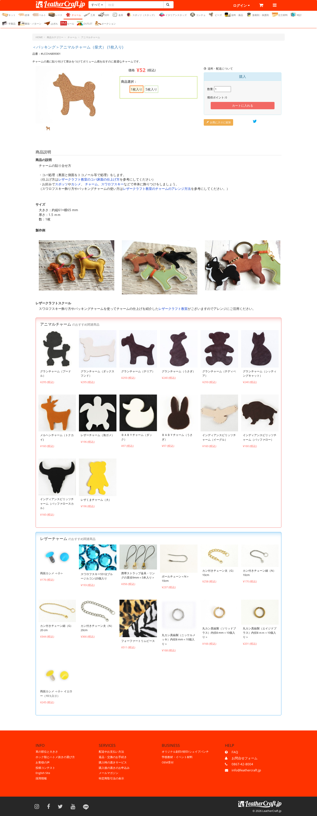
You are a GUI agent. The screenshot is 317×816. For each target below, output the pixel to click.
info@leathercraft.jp (246, 770)
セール (70, 23)
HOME (39, 37)
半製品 (12, 23)
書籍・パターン (33, 23)
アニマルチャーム (90, 37)
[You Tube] (74, 806)
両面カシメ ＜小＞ (51, 573)
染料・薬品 (237, 15)
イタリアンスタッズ (176, 15)
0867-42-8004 (242, 764)
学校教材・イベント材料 (177, 757)
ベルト (42, 15)
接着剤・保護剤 (260, 15)
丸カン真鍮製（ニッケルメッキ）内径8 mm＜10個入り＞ (178, 639)
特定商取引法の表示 (111, 778)
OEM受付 (168, 762)
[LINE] (86, 806)
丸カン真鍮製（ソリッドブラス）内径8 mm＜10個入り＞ (219, 632)
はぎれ (54, 23)
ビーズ (218, 15)
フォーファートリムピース (138, 641)
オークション (109, 23)
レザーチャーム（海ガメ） (97, 435)
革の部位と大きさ (47, 752)
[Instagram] (38, 806)
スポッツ (61, 184)
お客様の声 (43, 762)
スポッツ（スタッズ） (144, 15)
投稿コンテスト (45, 768)
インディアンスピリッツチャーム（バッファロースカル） (57, 503)
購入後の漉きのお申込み (114, 768)
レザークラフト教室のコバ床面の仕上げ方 (89, 179)
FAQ (235, 752)
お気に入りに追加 (220, 122)
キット (12, 15)
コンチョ (201, 15)
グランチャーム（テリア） (138, 371)
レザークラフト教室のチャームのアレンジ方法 (157, 188)
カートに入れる (242, 105)
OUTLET (87, 23)
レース (58, 15)
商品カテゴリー (55, 37)
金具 (120, 15)
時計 (299, 15)
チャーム (76, 15)
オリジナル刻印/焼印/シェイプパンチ (185, 752)
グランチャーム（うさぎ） (178, 371)
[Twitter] (62, 806)
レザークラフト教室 (173, 308)
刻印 (106, 15)
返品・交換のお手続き (113, 757)
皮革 (27, 15)
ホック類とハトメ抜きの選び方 (55, 757)
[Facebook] (50, 806)
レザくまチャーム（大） (96, 500)
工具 (92, 15)
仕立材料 (283, 15)
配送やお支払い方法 (111, 752)
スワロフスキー (112, 184)
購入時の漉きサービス (113, 762)
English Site (43, 773)
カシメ (76, 184)
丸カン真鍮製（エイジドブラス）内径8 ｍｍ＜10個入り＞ (259, 632)
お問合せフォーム (244, 758)
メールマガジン (108, 773)
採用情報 (41, 778)
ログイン (240, 5)
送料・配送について (220, 68)
